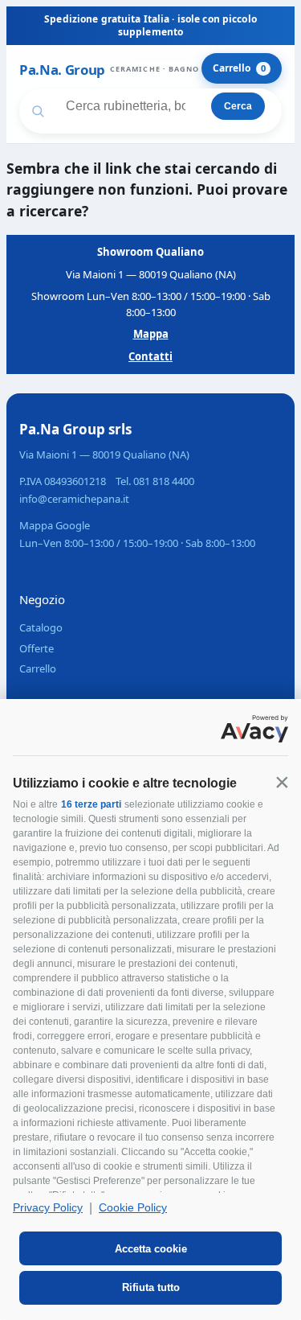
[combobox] (119, 106)
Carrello (239, 68)
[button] (281, 781)
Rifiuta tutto (151, 1287)
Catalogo (41, 627)
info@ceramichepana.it (74, 498)
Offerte (36, 648)
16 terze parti (91, 804)
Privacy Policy (48, 1207)
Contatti (150, 356)
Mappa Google (54, 525)
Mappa (151, 334)
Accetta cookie (151, 1249)
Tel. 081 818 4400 (155, 481)
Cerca (238, 106)
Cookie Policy (133, 1207)
